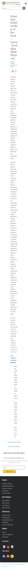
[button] (25, 3)
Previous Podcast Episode (14, 442)
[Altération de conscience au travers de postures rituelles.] (4, 546)
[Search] (23, 8)
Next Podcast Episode (14, 446)
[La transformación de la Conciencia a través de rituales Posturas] (12, 546)
